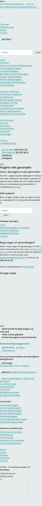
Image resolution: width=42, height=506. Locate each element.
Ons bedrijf (5, 126)
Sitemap (4, 455)
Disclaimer (5, 458)
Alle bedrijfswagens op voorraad (15, 228)
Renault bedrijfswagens (11, 79)
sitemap (17, 187)
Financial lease (7, 105)
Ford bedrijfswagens (9, 71)
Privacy (3, 452)
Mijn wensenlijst (7, 85)
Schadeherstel (6, 97)
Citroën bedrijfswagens (10, 68)
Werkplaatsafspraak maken (13, 114)
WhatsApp (29, 267)
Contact (4, 140)
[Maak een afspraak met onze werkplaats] (0, 15)
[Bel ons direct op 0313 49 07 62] (0, 10)
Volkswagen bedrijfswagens (13, 82)
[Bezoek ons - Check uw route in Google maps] (0, 12)
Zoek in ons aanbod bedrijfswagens (16, 65)
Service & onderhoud (9, 91)
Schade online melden (10, 395)
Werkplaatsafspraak (9, 233)
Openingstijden (7, 128)
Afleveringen (5, 134)
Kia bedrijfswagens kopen (11, 422)
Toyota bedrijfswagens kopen (13, 419)
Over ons (4, 123)
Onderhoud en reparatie (11, 94)
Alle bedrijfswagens (9, 416)
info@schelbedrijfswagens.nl (13, 257)
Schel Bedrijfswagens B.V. (15, 343)
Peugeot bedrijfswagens (11, 77)
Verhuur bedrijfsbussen (10, 111)
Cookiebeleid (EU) (8, 143)
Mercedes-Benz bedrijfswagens (14, 74)
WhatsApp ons (8, 350)
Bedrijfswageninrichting (11, 100)
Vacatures (5, 131)
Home (2, 60)
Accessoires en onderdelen (12, 108)
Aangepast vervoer (9, 103)
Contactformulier (8, 384)
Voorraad (4, 63)
